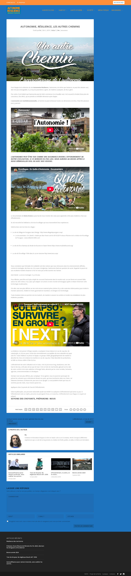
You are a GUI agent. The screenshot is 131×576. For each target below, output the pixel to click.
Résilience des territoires (15, 541)
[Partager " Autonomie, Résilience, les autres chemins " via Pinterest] (41, 409)
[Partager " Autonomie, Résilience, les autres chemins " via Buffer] (49, 409)
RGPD (86, 574)
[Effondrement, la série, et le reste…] (61, 464)
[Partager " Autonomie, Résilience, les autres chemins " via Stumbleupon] (53, 409)
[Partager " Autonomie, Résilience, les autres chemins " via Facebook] (26, 409)
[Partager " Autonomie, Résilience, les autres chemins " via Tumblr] (37, 409)
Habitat (62, 10)
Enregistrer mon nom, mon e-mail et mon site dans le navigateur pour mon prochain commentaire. (39, 521)
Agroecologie (48, 10)
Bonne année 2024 (79, 473)
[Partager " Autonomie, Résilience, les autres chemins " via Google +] (33, 409)
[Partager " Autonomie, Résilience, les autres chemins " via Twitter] (30, 409)
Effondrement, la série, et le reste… (60, 473)
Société (90, 10)
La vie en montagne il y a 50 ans (29, 275)
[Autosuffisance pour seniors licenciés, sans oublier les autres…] (18, 464)
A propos (21, 2)
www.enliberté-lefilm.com (32, 238)
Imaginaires (116, 10)
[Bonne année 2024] (82, 464)
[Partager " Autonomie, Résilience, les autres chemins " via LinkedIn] (45, 409)
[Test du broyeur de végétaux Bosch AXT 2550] (39, 464)
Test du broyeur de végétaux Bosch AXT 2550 (39, 473)
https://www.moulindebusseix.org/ (62, 246)
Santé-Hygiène (76, 10)
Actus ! (53, 30)
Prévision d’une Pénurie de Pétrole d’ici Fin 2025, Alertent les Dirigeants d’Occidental (25, 547)
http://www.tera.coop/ (51, 253)
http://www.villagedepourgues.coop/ (51, 232)
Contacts (11, 2)
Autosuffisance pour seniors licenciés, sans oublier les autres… (16, 474)
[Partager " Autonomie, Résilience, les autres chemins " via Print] (60, 409)
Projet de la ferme (95, 574)
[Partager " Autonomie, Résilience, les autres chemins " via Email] (56, 409)
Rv (40, 30)
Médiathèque (103, 10)
